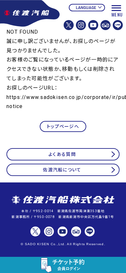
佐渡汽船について (62, 169)
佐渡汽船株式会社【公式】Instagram (81, 25)
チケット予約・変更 (63, 265)
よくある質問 (62, 154)
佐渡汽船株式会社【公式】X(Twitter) (69, 25)
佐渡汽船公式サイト (30, 22)
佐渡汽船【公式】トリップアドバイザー (105, 25)
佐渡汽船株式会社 (63, 200)
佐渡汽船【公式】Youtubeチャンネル (93, 25)
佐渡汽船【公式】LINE (118, 25)
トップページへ (63, 126)
